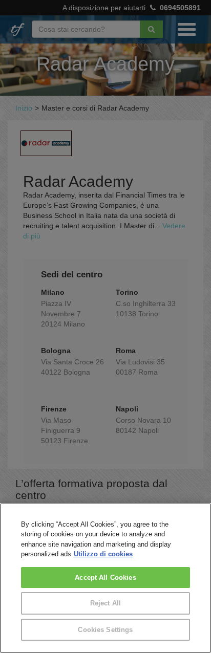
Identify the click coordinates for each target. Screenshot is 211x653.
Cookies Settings (105, 630)
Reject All (105, 603)
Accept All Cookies (105, 577)
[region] (105, 578)
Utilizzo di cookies (103, 554)
